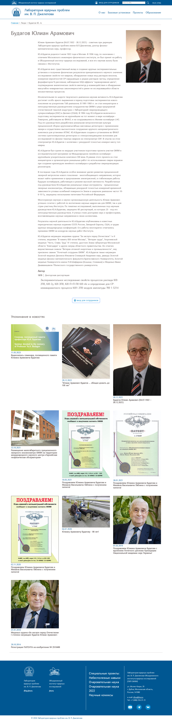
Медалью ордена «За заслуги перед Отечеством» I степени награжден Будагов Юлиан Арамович (35, 633)
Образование (153, 12)
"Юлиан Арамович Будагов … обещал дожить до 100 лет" (86, 384)
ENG (159, 3)
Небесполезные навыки (104, 678)
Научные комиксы (101, 695)
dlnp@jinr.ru (138, 697)
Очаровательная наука (104, 682)
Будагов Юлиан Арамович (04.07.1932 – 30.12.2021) (132, 401)
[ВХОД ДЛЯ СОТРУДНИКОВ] (96, 3)
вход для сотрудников (87, 300)
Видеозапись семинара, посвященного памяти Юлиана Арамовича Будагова (34, 356)
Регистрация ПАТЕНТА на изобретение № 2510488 (35, 647)
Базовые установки (119, 12)
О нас (102, 12)
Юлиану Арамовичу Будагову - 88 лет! (80, 531)
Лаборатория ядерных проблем (47, 12)
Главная (14, 23)
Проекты (138, 12)
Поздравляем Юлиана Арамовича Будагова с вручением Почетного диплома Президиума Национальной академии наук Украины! (135, 550)
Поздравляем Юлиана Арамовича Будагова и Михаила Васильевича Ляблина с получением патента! (84, 485)
